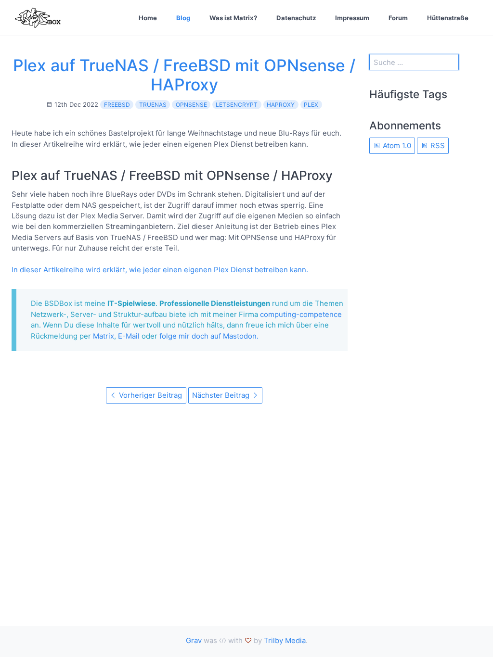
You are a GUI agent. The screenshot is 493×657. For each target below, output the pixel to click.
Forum (398, 18)
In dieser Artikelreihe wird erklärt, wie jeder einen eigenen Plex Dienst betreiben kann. (160, 269)
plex (311, 104)
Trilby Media (285, 640)
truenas (153, 104)
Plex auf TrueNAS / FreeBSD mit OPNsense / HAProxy (184, 74)
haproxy (281, 104)
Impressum (352, 18)
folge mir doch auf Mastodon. (209, 336)
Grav (194, 640)
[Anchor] (339, 175)
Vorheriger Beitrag (149, 395)
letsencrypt (237, 104)
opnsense (191, 104)
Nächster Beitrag (221, 395)
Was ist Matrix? (233, 18)
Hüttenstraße (447, 18)
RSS (436, 145)
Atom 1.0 (396, 145)
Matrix (103, 336)
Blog (183, 18)
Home (148, 18)
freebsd (117, 104)
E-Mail (129, 336)
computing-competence (301, 314)
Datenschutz (296, 18)
